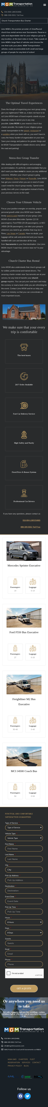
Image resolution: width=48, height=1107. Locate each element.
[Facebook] (20, 1096)
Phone (8, 959)
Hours (7, 917)
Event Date (10, 896)
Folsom (23, 178)
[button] (44, 5)
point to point (12, 216)
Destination (10, 886)
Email (7, 949)
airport (26, 131)
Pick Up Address (12, 875)
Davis (16, 178)
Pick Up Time (10, 907)
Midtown (9, 178)
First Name (9, 844)
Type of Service (11, 823)
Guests (8, 939)
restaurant (34, 131)
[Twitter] (27, 1096)
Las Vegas (11, 233)
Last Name (9, 854)
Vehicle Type (10, 833)
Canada (21, 233)
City (7, 865)
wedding (6, 134)
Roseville (32, 178)
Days (7, 928)
